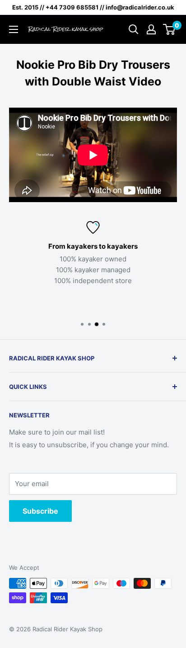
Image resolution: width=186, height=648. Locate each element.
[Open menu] (13, 29)
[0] (169, 29)
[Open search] (134, 29)
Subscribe (40, 511)
